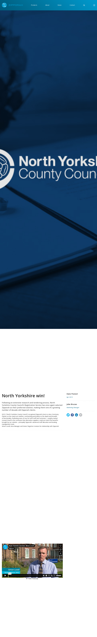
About (47, 5)
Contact (72, 5)
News (59, 5)
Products (34, 5)
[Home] (12, 5)
